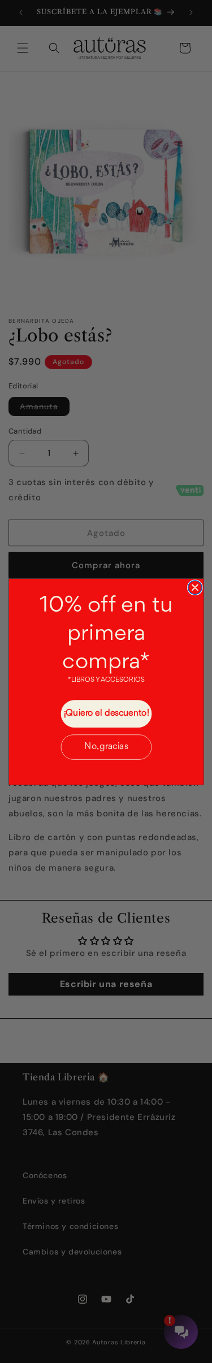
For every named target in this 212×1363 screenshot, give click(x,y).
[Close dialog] (194, 587)
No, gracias (106, 746)
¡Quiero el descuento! (106, 713)
